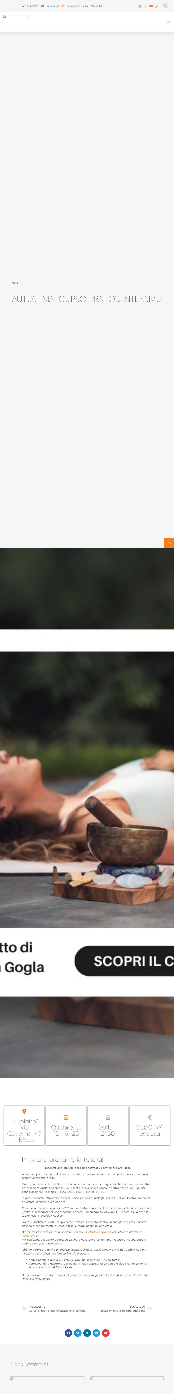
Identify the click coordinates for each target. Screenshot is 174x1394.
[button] (165, 5)
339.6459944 (30, 1236)
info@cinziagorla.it (99, 1232)
